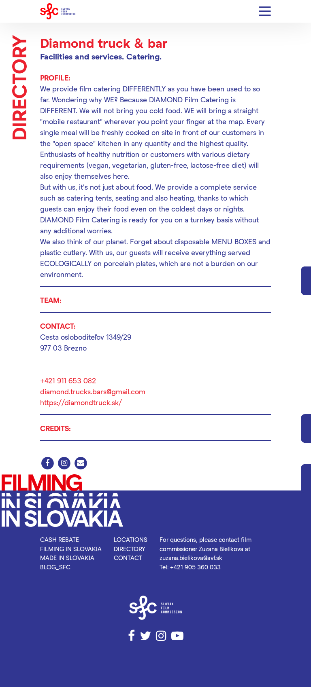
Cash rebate (59, 539)
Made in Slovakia (67, 557)
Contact (128, 557)
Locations (130, 539)
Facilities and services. (82, 56)
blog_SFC (55, 567)
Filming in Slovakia (71, 548)
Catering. (144, 56)
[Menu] (265, 11)
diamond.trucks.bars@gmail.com (92, 391)
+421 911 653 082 (68, 380)
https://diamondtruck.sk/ (81, 402)
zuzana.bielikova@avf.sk (191, 557)
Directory (129, 548)
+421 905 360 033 (195, 567)
